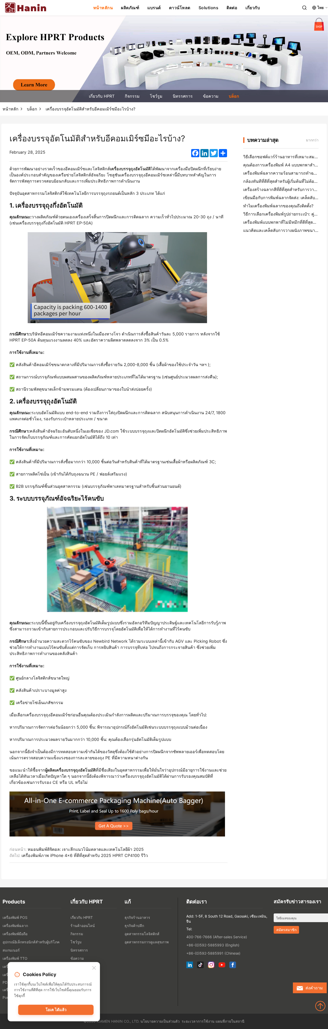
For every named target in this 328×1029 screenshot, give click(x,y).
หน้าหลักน (103, 7)
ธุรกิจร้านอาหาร (137, 917)
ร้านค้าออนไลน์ (82, 925)
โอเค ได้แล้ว (56, 1009)
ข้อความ (211, 96)
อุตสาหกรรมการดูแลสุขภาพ (147, 942)
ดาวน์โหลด (179, 7)
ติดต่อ (232, 7)
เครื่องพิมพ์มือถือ (15, 934)
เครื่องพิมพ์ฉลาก (15, 925)
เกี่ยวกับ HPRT (102, 96)
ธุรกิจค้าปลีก (134, 925)
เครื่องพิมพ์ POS (15, 917)
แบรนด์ (154, 7)
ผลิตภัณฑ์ (130, 7)
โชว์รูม (156, 96)
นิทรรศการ (183, 96)
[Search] (304, 7)
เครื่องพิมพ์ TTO (15, 958)
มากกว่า (312, 140)
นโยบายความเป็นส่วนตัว (160, 1021)
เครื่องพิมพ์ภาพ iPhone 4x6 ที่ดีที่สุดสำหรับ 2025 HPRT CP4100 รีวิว (85, 855)
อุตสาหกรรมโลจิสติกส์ (142, 934)
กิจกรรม (132, 96)
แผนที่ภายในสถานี (230, 1021)
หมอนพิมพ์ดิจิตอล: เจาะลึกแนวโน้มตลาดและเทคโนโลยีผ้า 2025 (86, 849)
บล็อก (234, 96)
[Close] (94, 968)
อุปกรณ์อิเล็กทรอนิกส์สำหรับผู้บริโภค (31, 942)
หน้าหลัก (10, 108)
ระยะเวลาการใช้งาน (198, 1021)
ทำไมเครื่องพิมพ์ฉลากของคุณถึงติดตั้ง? (278, 205)
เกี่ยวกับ (252, 7)
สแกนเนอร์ (11, 950)
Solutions (209, 7)
